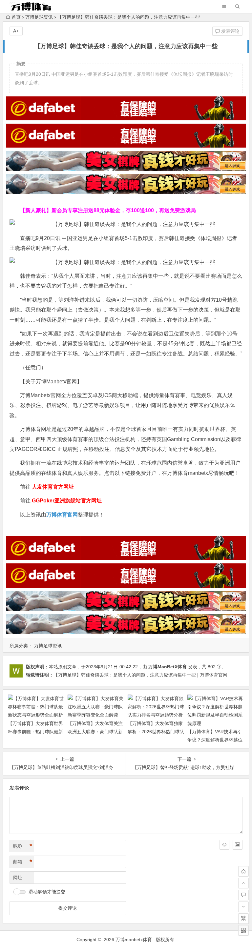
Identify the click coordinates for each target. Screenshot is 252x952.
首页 (16, 17)
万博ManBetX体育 (167, 666)
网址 (17, 877)
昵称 (22, 846)
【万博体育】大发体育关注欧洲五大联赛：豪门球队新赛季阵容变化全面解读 (95, 731)
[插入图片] (237, 845)
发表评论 (230, 31)
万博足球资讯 (39, 17)
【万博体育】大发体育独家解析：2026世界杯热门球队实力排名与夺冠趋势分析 (156, 731)
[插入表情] (224, 845)
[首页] (243, 871)
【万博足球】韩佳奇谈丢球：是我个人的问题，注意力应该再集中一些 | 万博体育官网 (140, 675)
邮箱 (22, 861)
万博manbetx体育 (134, 939)
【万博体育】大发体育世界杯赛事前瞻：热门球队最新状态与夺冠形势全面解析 (35, 731)
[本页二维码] (243, 930)
